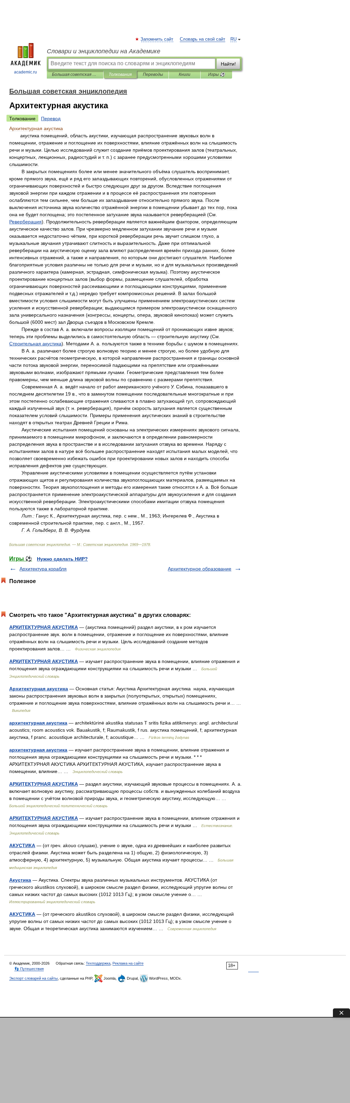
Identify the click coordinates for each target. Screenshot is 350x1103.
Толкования (120, 74)
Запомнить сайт (157, 39)
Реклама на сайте (128, 963)
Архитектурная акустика (38, 688)
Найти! (228, 64)
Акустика (20, 880)
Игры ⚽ (216, 74)
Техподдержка (98, 963)
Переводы (153, 74)
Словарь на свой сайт (202, 39)
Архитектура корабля (43, 568)
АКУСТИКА (22, 845)
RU (233, 39)
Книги (184, 74)
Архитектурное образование (199, 568)
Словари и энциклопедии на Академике (103, 51)
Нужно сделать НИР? (62, 559)
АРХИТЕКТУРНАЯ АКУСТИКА (43, 627)
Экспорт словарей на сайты (33, 978)
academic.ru (25, 72)
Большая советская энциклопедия (75, 74)
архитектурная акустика (38, 723)
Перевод (50, 118)
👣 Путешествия (29, 969)
